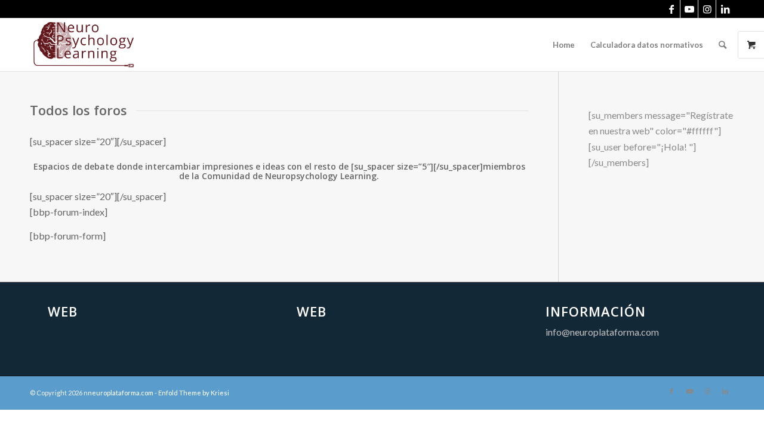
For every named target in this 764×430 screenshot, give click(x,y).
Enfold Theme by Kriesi (193, 393)
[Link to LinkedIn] (725, 9)
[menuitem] (564, 45)
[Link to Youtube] (689, 9)
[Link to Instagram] (707, 9)
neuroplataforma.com (120, 393)
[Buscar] (722, 45)
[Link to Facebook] (671, 9)
